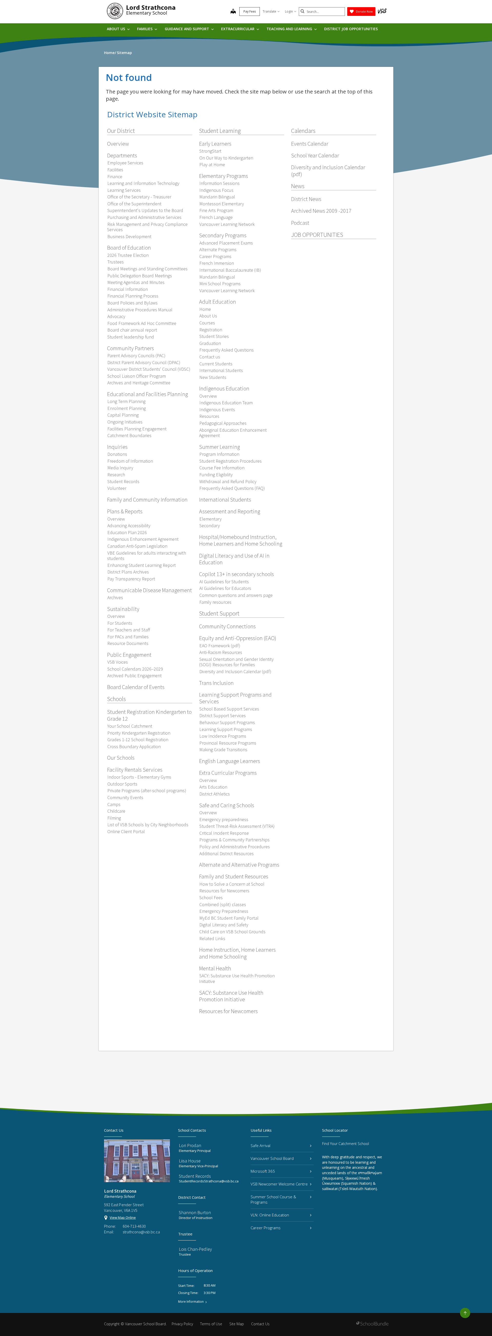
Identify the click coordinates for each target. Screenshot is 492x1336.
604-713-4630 (134, 1226)
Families (145, 28)
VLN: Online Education (270, 1214)
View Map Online (123, 1217)
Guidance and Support (187, 28)
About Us (116, 28)
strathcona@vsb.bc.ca (141, 1231)
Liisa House (190, 1161)
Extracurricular (238, 28)
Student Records (195, 1176)
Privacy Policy (182, 1323)
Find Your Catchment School (345, 1143)
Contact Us (260, 1323)
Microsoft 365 (263, 1171)
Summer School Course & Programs (273, 1199)
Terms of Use (211, 1323)
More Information (191, 1302)
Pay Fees (249, 11)
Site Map (236, 1323)
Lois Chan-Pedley (195, 1249)
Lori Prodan (190, 1145)
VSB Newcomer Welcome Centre (279, 1183)
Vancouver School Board (272, 1158)
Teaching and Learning (289, 28)
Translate (269, 11)
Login (289, 11)
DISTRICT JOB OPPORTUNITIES (351, 28)
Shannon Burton (195, 1212)
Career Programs (266, 1227)
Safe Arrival (260, 1145)
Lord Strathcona (151, 7)
